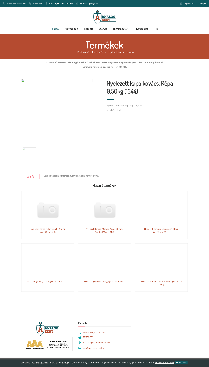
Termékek (71, 29)
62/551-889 (37, 3)
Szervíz (103, 29)
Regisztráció (189, 3)
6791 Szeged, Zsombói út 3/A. (61, 3)
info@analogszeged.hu (89, 3)
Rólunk (88, 29)
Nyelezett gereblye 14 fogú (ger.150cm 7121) (47, 281)
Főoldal (55, 29)
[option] (61, 108)
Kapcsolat (142, 29)
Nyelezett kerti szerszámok (121, 52)
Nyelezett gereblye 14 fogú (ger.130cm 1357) (104, 281)
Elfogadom (181, 362)
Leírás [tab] (30, 176)
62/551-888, (12, 3)
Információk (120, 29)
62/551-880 (21, 3)
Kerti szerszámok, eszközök (90, 52)
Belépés (203, 3)
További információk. (164, 362)
